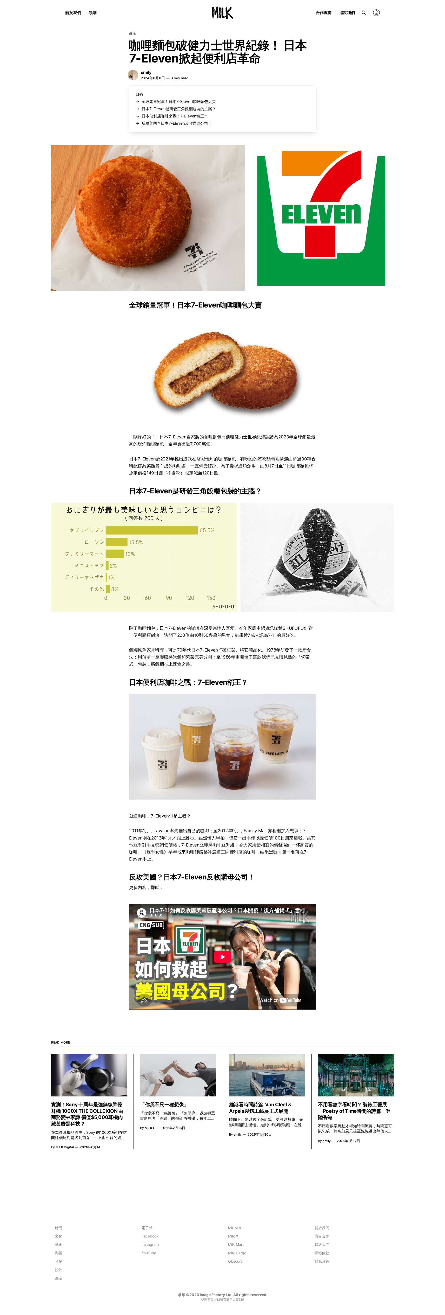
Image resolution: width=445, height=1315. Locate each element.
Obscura (235, 1261)
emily (146, 72)
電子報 (147, 1228)
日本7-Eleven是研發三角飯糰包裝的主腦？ (179, 108)
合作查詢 (323, 12)
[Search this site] (364, 12)
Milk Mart (236, 1244)
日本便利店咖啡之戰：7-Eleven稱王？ (175, 116)
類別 (93, 12)
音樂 (58, 1261)
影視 (58, 1253)
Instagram (150, 1244)
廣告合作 (322, 1236)
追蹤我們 (347, 12)
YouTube (149, 1253)
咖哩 (222, 458)
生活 (132, 33)
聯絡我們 (322, 1244)
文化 (58, 1236)
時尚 (58, 1228)
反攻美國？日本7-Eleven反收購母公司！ (177, 123)
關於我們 (73, 12)
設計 (58, 1270)
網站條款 (322, 1253)
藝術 (58, 1244)
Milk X (233, 1236)
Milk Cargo (237, 1253)
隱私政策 (322, 1261)
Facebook (150, 1236)
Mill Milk (234, 1228)
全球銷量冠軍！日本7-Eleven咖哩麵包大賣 (179, 101)
